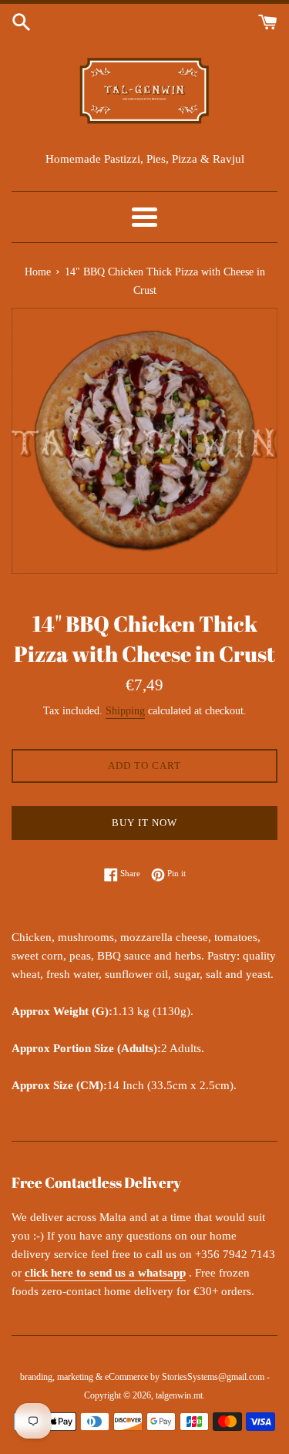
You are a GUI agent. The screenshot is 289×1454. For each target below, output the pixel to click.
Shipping (125, 711)
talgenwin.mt (179, 1395)
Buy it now (144, 822)
